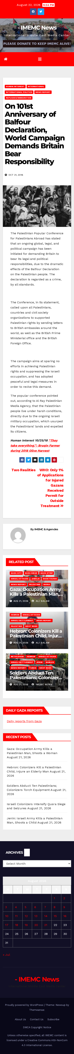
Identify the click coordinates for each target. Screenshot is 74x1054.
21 (45, 925)
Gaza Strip (46, 573)
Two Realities (23, 470)
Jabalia (35, 579)
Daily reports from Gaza (24, 721)
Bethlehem (17, 656)
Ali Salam (42, 601)
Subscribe (53, 1019)
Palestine (34, 584)
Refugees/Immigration (18, 98)
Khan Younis (50, 579)
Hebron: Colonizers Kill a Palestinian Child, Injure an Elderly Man (36, 635)
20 (36, 925)
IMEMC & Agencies (46, 529)
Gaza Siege (31, 573)
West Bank (31, 626)
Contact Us (36, 1019)
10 (6, 916)
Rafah (46, 584)
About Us (20, 1019)
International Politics (19, 92)
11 (16, 916)
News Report (42, 92)
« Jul (6, 954)
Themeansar (36, 1009)
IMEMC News (43, 684)
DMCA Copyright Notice (37, 1027)
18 (16, 925)
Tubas (32, 668)
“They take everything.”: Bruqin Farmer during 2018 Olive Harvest (35, 445)
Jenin (39, 662)
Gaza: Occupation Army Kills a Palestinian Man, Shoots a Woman (35, 594)
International (36, 86)
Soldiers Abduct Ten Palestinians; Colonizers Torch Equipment (35, 677)
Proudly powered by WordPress (24, 1005)
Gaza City (16, 573)
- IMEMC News (37, 27)
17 (6, 925)
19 (26, 925)
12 (26, 916)
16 (64, 916)
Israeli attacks (19, 579)
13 (35, 916)
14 (45, 916)
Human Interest (15, 86)
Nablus (50, 662)
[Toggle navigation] (40, 59)
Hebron (15, 615)
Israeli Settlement (22, 620)
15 (55, 916)
